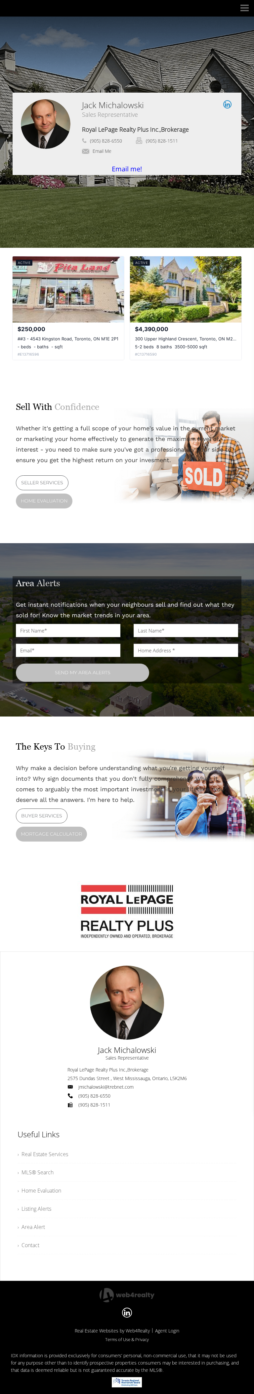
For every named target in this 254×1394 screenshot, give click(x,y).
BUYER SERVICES (41, 816)
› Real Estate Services (43, 1154)
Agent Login (167, 1331)
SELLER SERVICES (42, 483)
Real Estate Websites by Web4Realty (112, 1331)
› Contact (28, 1245)
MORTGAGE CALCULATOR (51, 834)
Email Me (102, 151)
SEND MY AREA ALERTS (82, 672)
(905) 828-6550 (106, 141)
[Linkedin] (127, 1313)
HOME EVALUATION (44, 501)
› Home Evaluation (39, 1190)
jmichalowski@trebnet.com (106, 1087)
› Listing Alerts (34, 1208)
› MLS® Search (36, 1172)
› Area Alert (31, 1227)
